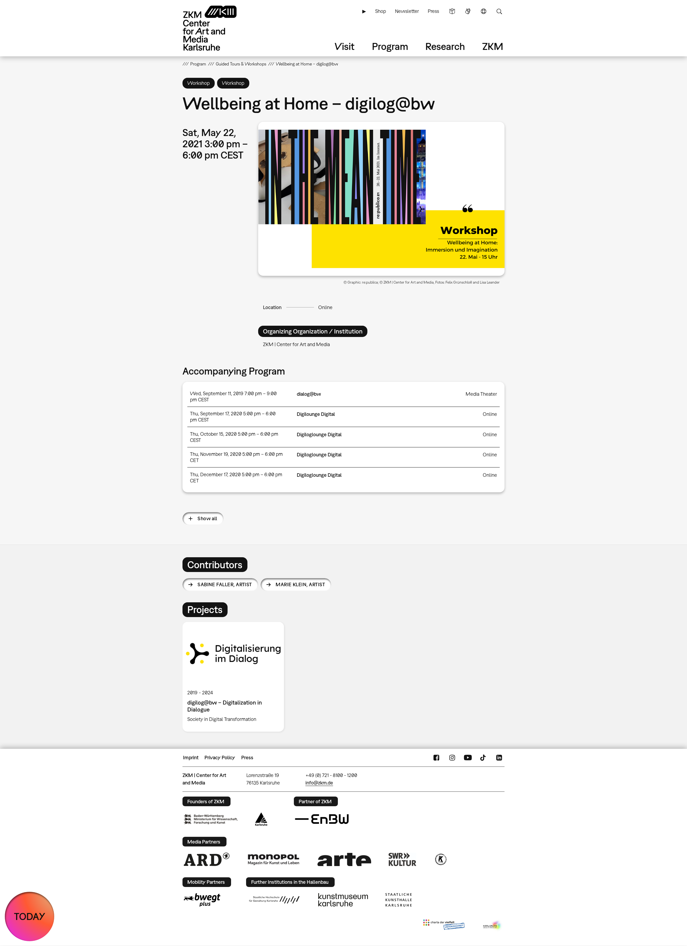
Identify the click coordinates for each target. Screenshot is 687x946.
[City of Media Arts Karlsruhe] (492, 925)
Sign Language (467, 11)
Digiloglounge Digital (319, 434)
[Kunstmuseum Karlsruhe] (343, 900)
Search (499, 11)
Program (390, 46)
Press (433, 11)
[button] (381, 199)
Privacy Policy (219, 757)
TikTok (483, 757)
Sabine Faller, (225, 584)
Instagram (452, 757)
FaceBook (436, 757)
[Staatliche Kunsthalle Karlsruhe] (398, 900)
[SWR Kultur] (402, 859)
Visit (345, 46)
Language (483, 11)
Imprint (191, 757)
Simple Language (452, 11)
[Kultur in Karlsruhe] (440, 859)
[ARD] (206, 859)
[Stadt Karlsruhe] (261, 819)
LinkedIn (499, 757)
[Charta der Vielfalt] (444, 925)
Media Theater (481, 394)
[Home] (217, 28)
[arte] (344, 859)
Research (445, 46)
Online (325, 307)
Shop (380, 11)
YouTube (467, 757)
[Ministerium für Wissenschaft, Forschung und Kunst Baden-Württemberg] (210, 819)
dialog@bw (309, 394)
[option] (235, 676)
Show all (207, 518)
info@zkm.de (319, 783)
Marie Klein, (300, 584)
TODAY (29, 916)
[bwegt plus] (202, 900)
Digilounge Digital (316, 414)
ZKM (492, 46)
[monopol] (273, 859)
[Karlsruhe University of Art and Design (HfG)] (274, 900)
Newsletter (407, 11)
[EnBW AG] (322, 819)
